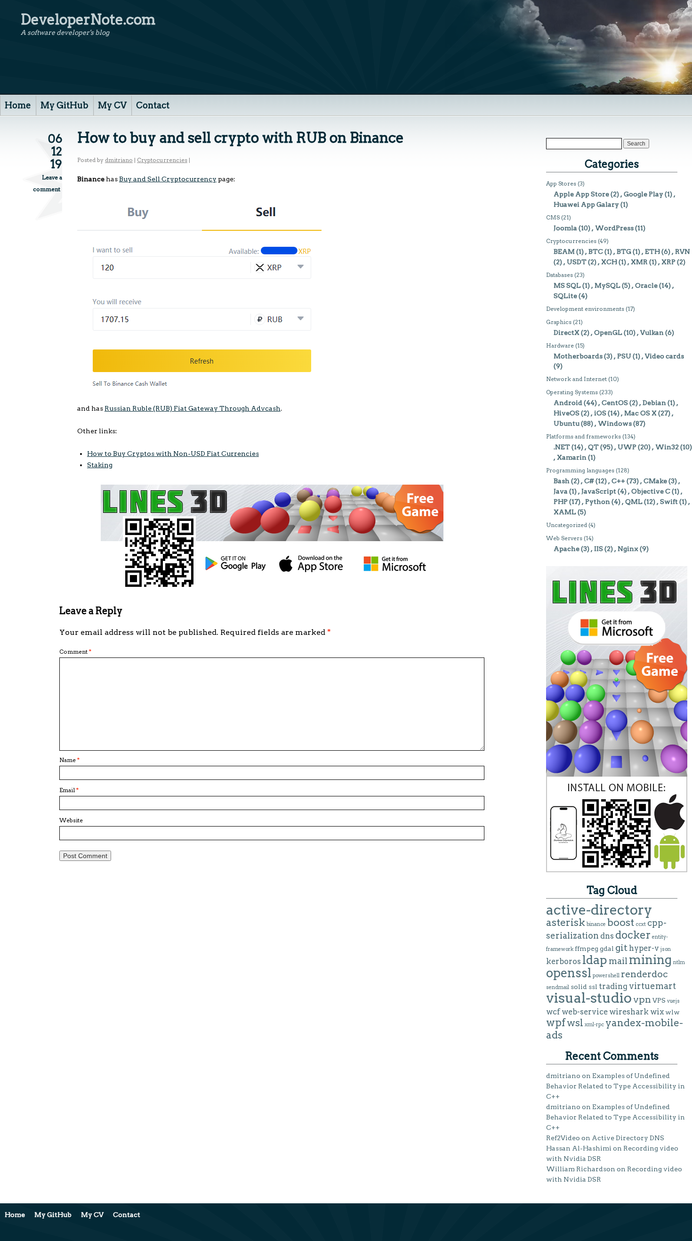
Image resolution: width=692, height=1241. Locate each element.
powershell (606, 976)
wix (657, 1011)
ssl (592, 986)
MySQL (607, 285)
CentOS (615, 402)
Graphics (558, 321)
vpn (642, 999)
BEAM (564, 251)
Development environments (585, 308)
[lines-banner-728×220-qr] (272, 586)
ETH (652, 251)
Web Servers (564, 538)
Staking (100, 465)
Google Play (643, 194)
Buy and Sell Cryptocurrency (168, 179)
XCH (609, 262)
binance (596, 924)
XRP (668, 262)
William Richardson (580, 1169)
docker (633, 935)
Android (568, 402)
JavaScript (598, 491)
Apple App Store (581, 194)
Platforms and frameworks (583, 436)
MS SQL (567, 285)
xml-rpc (594, 1025)
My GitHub (64, 105)
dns (607, 936)
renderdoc (644, 974)
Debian (654, 402)
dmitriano (119, 159)
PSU (624, 356)
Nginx (628, 548)
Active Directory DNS (628, 1138)
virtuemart (652, 986)
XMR (639, 262)
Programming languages (580, 470)
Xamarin (572, 457)
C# (589, 481)
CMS (553, 217)
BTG (624, 251)
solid (579, 986)
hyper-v (644, 948)
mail (618, 961)
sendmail (557, 987)
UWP (627, 447)
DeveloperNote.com (88, 19)
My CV (112, 105)
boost (620, 922)
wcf (553, 1011)
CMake (655, 481)
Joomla (565, 228)
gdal (607, 948)
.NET (562, 447)
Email (69, 790)
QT (593, 447)
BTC (595, 251)
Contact (152, 105)
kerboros (563, 961)
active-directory (599, 909)
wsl (575, 1023)
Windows (615, 423)
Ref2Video (563, 1138)
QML (634, 501)
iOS (600, 413)
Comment (75, 651)
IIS (598, 548)
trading (613, 986)
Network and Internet (576, 378)
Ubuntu (566, 423)
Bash (562, 481)
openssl (568, 972)
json (665, 949)
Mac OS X (640, 413)
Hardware (560, 345)
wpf (555, 1022)
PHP (561, 501)
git (621, 947)
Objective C (650, 491)
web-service (585, 1011)
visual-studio (589, 998)
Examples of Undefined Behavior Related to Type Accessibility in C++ (615, 1086)
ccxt (641, 924)
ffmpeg (586, 948)
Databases (559, 274)
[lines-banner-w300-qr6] (616, 870)
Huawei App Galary (586, 204)
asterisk (565, 922)
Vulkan (652, 332)
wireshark (629, 1011)
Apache (566, 548)
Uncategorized (566, 524)
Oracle (646, 285)
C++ (618, 481)
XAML (565, 512)
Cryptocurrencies (162, 159)
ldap (594, 960)
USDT (577, 262)
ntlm (679, 962)
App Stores (561, 183)
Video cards (664, 356)
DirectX (566, 332)
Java (561, 491)
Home (18, 105)
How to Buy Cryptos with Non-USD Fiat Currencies (173, 453)
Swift (669, 501)
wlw (672, 1012)
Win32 (667, 447)
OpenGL (608, 332)
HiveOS (566, 413)
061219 (55, 151)
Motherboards (578, 356)
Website (71, 820)
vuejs (673, 1001)
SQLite (565, 296)
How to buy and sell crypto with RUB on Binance (240, 137)
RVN (682, 251)
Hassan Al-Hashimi (579, 1148)
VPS (659, 1000)
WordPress (614, 228)
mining (650, 959)
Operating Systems (572, 392)
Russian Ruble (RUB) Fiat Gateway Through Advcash (193, 408)
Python (597, 501)
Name (69, 759)
